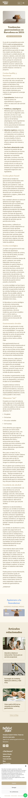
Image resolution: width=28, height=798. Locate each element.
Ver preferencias (14, 791)
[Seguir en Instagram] (4, 745)
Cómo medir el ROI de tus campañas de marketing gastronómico (12, 706)
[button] (25, 766)
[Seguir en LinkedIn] (7, 745)
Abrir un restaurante (14, 36)
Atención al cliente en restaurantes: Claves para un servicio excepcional (13, 655)
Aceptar (14, 783)
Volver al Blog (14, 715)
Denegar (14, 787)
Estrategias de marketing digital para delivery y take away (12, 680)
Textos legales (7, 795)
